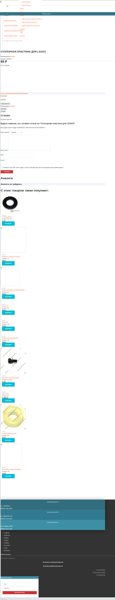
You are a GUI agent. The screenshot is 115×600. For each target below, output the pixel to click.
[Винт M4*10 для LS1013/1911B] (13, 373)
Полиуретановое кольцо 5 (9, 433)
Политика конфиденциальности (53, 566)
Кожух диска (5, 393)
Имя (2, 155)
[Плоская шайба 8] (10, 212)
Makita (13, 106)
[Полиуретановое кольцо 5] (13, 429)
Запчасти (7, 535)
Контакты (7, 550)
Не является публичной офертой (53, 562)
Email (3, 160)
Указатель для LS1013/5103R (10, 338)
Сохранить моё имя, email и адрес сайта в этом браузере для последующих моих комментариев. (33, 167)
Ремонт (6, 537)
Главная (6, 532)
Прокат (6, 540)
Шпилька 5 (5, 322)
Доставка (7, 545)
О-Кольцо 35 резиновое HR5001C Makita (13, 290)
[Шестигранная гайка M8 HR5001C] (11, 465)
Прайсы (6, 542)
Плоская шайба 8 (7, 216)
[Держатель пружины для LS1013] (13, 252)
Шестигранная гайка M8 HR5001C (11, 469)
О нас (6, 548)
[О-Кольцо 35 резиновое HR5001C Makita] (10, 285)
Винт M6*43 (5, 306)
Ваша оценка (5, 132)
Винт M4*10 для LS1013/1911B (10, 377)
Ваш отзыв (4, 150)
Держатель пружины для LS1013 (11, 256)
